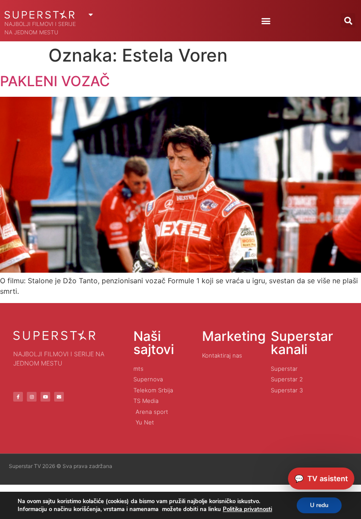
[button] (265, 20)
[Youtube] (45, 397)
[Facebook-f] (18, 397)
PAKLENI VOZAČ (55, 81)
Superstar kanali (302, 342)
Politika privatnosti (247, 509)
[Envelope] (59, 397)
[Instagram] (32, 397)
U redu (319, 505)
